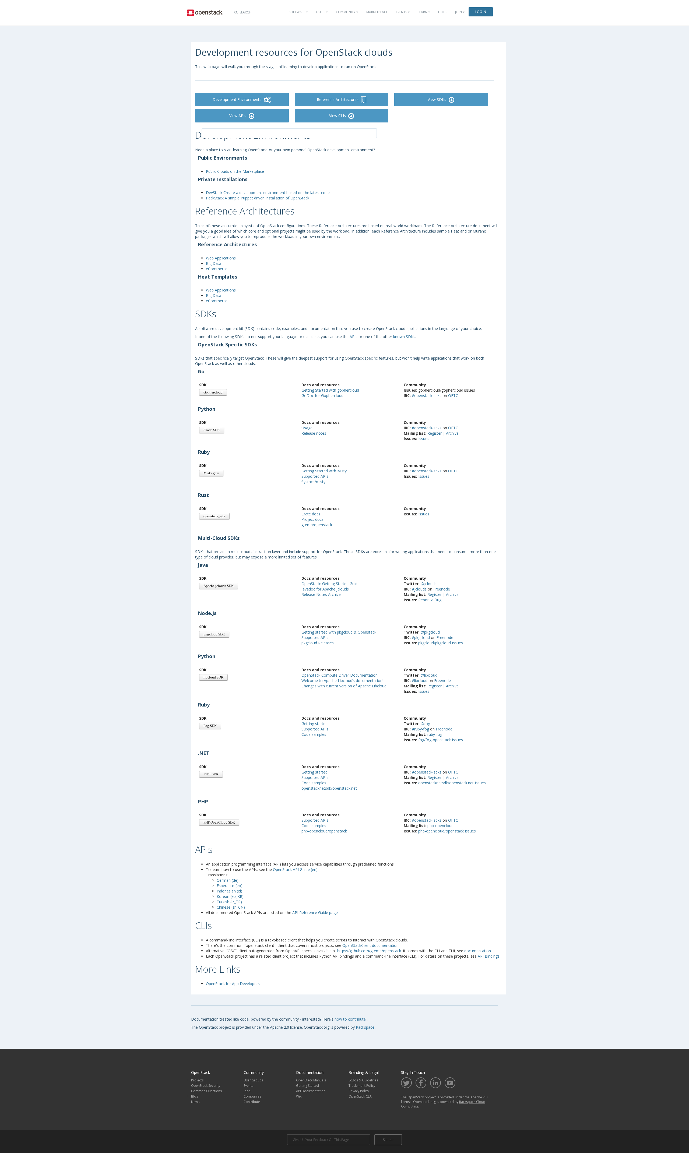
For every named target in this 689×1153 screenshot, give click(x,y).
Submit (388, 1139)
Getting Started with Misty (324, 470)
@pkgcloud (430, 632)
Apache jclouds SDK (218, 586)
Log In (480, 11)
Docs (442, 12)
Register (435, 433)
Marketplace (377, 12)
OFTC (453, 395)
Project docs (312, 519)
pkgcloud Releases (317, 642)
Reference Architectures (338, 99)
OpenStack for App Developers (233, 983)
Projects (197, 1080)
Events (402, 12)
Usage (306, 427)
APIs (353, 336)
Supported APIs (314, 476)
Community (346, 12)
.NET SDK (211, 774)
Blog (194, 1096)
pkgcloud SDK (214, 634)
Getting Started (307, 1085)
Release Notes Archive (321, 594)
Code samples (313, 734)
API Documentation (310, 1091)
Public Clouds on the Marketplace (235, 171)
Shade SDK (211, 430)
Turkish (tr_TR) (229, 901)
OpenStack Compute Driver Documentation (339, 675)
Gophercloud (213, 392)
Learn (423, 12)
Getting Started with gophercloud (330, 390)
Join (459, 12)
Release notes (313, 433)
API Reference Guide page (315, 912)
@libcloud (429, 675)
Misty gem (211, 473)
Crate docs (310, 513)
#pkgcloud (421, 637)
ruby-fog (434, 734)
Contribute (252, 1101)
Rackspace (365, 1027)
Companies (252, 1096)
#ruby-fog (421, 729)
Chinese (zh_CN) (231, 907)
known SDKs (404, 336)
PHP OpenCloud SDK (219, 822)
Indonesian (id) (229, 891)
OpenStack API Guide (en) (295, 869)
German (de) (227, 880)
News (195, 1101)
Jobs (247, 1091)
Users (321, 12)
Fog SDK (210, 726)
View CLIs (338, 115)
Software (297, 12)
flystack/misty (313, 481)
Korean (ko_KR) (230, 896)
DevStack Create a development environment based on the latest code (268, 192)
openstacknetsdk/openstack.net (329, 788)
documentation (477, 950)
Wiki (299, 1096)
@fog (425, 723)
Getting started (314, 723)
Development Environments (237, 99)
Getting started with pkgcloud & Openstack (338, 632)
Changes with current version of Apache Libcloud (343, 685)
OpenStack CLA (360, 1096)
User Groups (253, 1080)
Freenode (441, 589)
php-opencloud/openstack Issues (447, 831)
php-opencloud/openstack (324, 831)
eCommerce (216, 268)
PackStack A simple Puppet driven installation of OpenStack (257, 198)
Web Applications (221, 258)
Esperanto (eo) (229, 885)
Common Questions (206, 1091)
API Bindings (489, 956)
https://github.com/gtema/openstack (369, 950)
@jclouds (429, 583)
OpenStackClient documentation (370, 945)
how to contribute (351, 1019)
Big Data (213, 263)
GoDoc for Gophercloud (322, 395)
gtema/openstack (316, 524)
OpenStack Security (205, 1085)
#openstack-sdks (427, 395)
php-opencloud (440, 825)
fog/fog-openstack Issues (440, 739)
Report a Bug (429, 599)
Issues (423, 438)
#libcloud (420, 680)
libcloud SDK (213, 677)
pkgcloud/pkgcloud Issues (440, 642)
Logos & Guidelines (363, 1080)
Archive (452, 433)
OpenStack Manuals (311, 1080)
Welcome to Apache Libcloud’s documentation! (342, 680)
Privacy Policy (359, 1091)
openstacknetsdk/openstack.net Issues (452, 782)
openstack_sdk (214, 516)
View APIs (238, 115)
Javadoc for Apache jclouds (325, 589)
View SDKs (437, 99)
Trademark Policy (362, 1085)
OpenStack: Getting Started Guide (330, 583)
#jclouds (420, 589)
